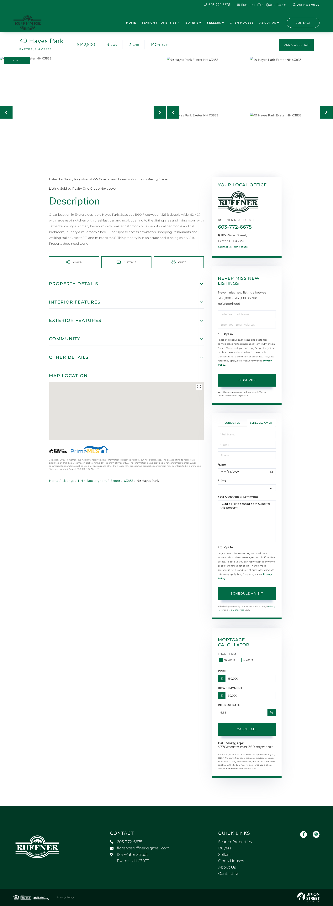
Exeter (115, 481)
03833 (128, 481)
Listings (68, 481)
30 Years (229, 660)
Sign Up (314, 4)
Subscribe (247, 380)
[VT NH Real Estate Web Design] (308, 897)
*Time (222, 480)
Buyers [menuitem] (191, 22)
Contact (303, 23)
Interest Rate (229, 705)
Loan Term (227, 654)
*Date (222, 464)
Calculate (247, 729)
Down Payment (230, 688)
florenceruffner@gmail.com (263, 5)
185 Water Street (133, 857)
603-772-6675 (219, 5)
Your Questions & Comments (238, 496)
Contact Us (225, 247)
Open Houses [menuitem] (242, 22)
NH (80, 481)
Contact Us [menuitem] (228, 873)
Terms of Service (236, 610)
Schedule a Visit (261, 423)
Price (222, 671)
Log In (300, 4)
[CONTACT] (296, 45)
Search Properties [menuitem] (159, 22)
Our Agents (241, 247)
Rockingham (97, 481)
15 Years (247, 660)
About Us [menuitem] (267, 22)
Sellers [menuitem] (214, 22)
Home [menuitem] (131, 22)
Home (54, 481)
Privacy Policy (65, 897)
